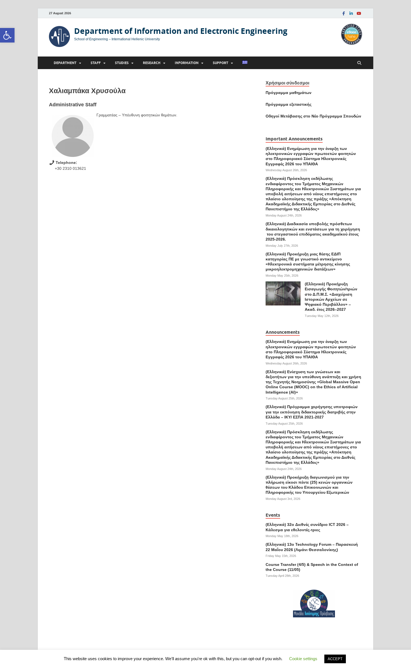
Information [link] (187, 63)
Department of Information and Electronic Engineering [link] (180, 30)
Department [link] (65, 63)
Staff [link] (96, 63)
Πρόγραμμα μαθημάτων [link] (288, 92)
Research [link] (151, 63)
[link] (7, 35)
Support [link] (220, 63)
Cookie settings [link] (303, 658)
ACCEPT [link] (335, 659)
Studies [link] (122, 63)
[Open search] (359, 63)
